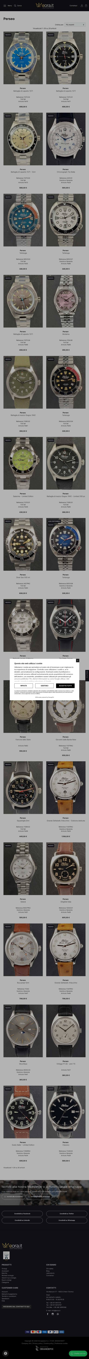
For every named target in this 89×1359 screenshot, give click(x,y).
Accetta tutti (65, 686)
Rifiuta (24, 686)
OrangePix (51, 697)
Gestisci (44, 686)
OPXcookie (38, 697)
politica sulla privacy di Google (40, 681)
